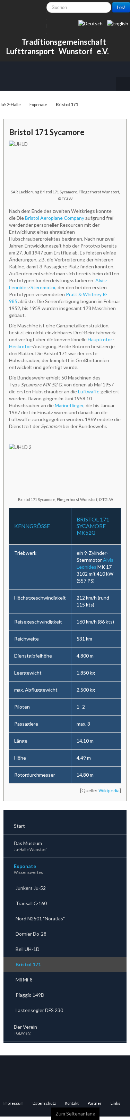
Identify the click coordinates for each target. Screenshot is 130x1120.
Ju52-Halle (10, 104)
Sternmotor (43, 287)
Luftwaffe (88, 391)
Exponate (38, 104)
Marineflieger (69, 405)
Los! (121, 7)
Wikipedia (109, 790)
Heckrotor (20, 346)
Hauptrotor (100, 339)
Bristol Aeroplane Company (54, 218)
